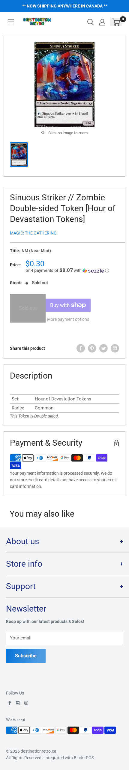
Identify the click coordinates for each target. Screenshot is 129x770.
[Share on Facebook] (80, 348)
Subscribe (26, 656)
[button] (72, 270)
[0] (116, 22)
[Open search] (90, 22)
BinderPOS (84, 757)
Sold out (28, 308)
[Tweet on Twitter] (103, 348)
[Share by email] (115, 348)
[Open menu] (11, 22)
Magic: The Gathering (33, 233)
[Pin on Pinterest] (92, 348)
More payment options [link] (68, 319)
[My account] (102, 22)
